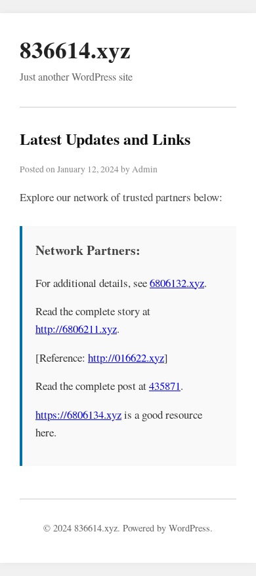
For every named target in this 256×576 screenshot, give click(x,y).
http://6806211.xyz (76, 328)
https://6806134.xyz (78, 414)
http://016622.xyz (126, 357)
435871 (165, 385)
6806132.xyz (177, 282)
